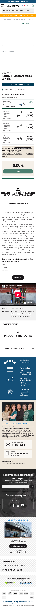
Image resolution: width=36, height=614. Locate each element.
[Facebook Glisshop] (13, 505)
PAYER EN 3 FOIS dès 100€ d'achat (18, 1)
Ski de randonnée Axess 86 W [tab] (18, 204)
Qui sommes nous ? (13, 566)
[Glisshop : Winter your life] (13, 6)
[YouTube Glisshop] (22, 505)
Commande (8, 561)
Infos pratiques (12, 570)
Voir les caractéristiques (9, 106)
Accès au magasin (18, 546)
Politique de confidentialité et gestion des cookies (22, 602)
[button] (18, 324)
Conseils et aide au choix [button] (13, 348)
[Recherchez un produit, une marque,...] (32, 10)
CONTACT (18, 445)
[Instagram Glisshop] (18, 505)
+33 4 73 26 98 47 (19, 453)
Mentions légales (8, 601)
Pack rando (8, 89)
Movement (7, 72)
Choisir (29, 115)
